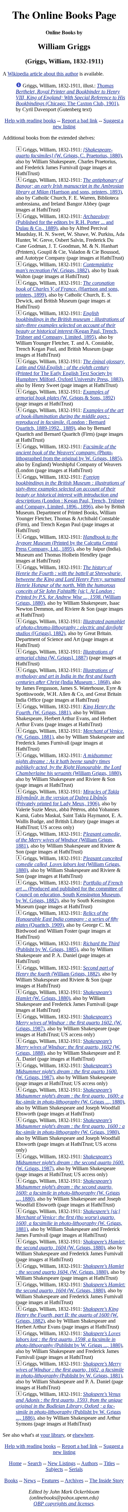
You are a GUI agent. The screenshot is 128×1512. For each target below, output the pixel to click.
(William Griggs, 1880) (70, 585)
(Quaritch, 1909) (67, 919)
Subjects (54, 1469)
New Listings (61, 1463)
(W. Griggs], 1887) (64, 654)
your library (52, 1435)
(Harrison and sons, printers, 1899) (67, 289)
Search (35, 1463)
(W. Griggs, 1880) (64, 995)
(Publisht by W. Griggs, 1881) (70, 1369)
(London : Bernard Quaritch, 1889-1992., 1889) (69, 419)
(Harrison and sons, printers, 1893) (70, 186)
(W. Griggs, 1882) (64, 267)
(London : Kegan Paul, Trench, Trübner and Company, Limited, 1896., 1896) (70, 491)
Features (50, 1480)
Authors (89, 1463)
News (30, 1480)
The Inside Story (106, 1480)
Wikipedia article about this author (43, 74)
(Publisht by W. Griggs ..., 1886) (69, 1406)
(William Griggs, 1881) (68, 840)
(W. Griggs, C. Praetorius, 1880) (69, 152)
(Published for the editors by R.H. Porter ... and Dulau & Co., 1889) (65, 222)
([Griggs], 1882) (70, 627)
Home (15, 1463)
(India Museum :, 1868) (66, 676)
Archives (74, 1480)
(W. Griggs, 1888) (68, 1047)
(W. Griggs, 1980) (70, 1126)
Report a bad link (79, 120)
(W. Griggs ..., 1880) (70, 1096)
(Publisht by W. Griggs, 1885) (67, 946)
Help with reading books (30, 120)
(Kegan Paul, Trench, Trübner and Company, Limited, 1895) (70, 325)
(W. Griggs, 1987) (69, 1022)
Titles (109, 1463)
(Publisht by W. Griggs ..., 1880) (69, 1339)
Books (11, 1480)
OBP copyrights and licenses (63, 1503)
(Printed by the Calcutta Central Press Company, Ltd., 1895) (67, 543)
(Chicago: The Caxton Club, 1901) (70, 94)
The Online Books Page (64, 14)
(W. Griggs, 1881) (65, 709)
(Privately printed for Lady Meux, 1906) (67, 797)
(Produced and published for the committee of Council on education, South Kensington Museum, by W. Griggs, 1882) (69, 891)
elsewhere (83, 1435)
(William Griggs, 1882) (64, 971)
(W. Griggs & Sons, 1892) (65, 395)
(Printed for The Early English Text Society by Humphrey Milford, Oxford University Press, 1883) (70, 370)
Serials (76, 1469)
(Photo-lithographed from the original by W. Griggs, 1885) (68, 452)
